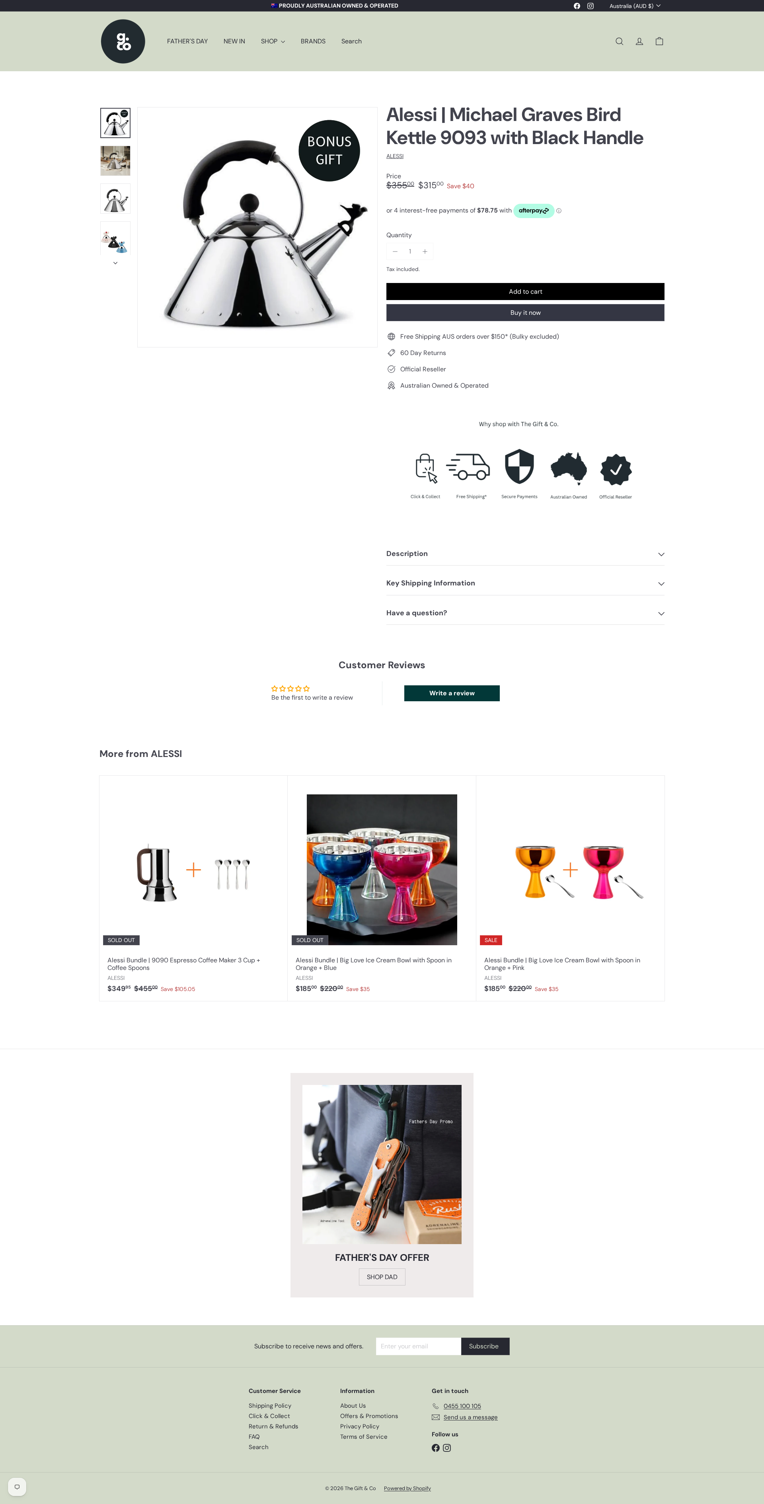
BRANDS (313, 41)
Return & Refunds (273, 1426)
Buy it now (526, 312)
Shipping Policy (270, 1406)
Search (351, 41)
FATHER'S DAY (187, 41)
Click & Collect (269, 1416)
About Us (353, 1406)
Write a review (452, 693)
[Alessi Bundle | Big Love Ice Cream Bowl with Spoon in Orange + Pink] (570, 888)
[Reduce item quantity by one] (394, 251)
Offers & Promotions (369, 1416)
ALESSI (166, 753)
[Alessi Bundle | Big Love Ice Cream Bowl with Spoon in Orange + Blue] (382, 888)
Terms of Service (364, 1437)
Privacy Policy (359, 1426)
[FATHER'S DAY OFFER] (382, 1164)
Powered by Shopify (407, 1488)
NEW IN (234, 41)
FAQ (254, 1437)
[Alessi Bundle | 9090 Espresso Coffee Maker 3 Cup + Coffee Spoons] (193, 888)
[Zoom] (257, 227)
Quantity (399, 235)
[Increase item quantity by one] (424, 251)
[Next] (115, 260)
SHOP (270, 41)
